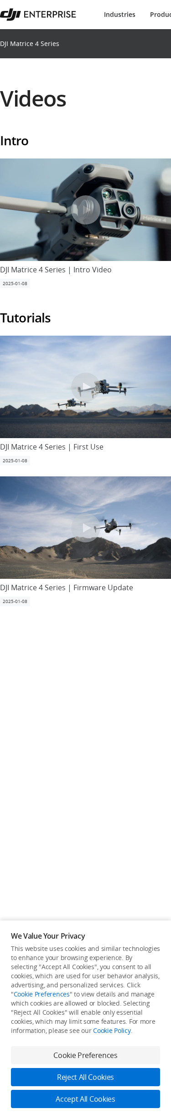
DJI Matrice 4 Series (29, 43)
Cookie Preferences (42, 994)
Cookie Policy (111, 1030)
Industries (119, 14)
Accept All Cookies (85, 1099)
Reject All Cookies (85, 1077)
